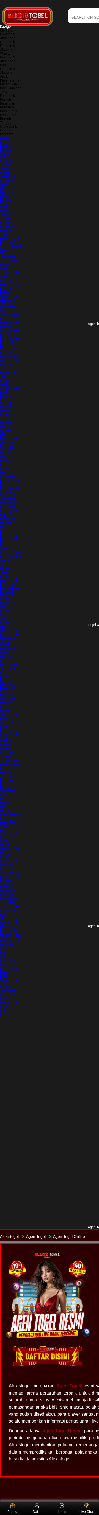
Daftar (37, 1512)
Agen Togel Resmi (61, 1431)
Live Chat (86, 1512)
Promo (12, 1512)
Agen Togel (68, 1386)
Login (62, 1512)
